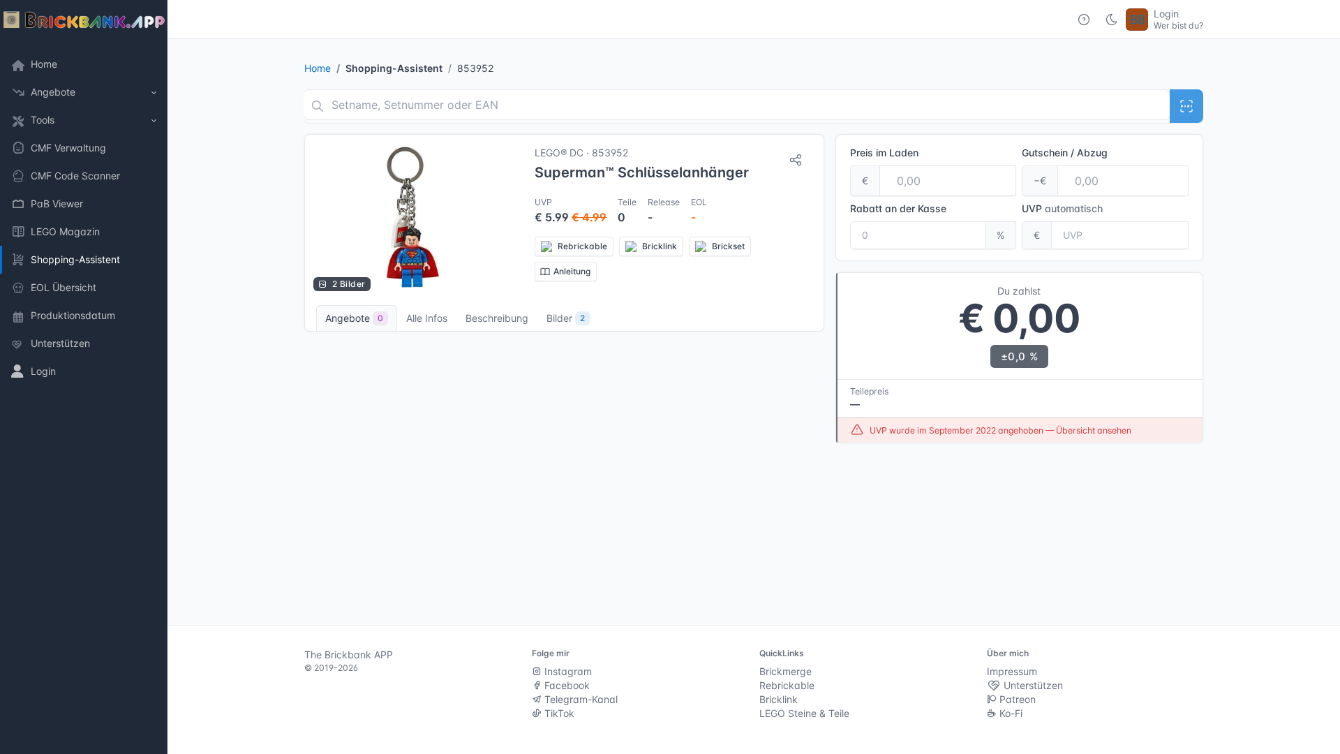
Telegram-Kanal (580, 699)
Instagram (567, 671)
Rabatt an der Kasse (898, 208)
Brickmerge (785, 671)
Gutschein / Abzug (1065, 152)
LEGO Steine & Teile (804, 713)
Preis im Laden (884, 152)
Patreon (1016, 699)
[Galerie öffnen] (413, 217)
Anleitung (571, 271)
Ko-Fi (1009, 713)
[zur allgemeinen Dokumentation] (1084, 19)
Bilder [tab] (565, 318)
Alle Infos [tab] (426, 318)
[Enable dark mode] (1112, 19)
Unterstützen (1032, 685)
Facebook (566, 685)
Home (317, 68)
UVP (1062, 208)
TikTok (558, 713)
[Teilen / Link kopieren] (796, 160)
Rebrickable (786, 685)
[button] (84, 92)
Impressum (1012, 671)
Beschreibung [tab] (497, 318)
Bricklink (778, 699)
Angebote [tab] (354, 318)
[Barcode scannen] (1186, 106)
